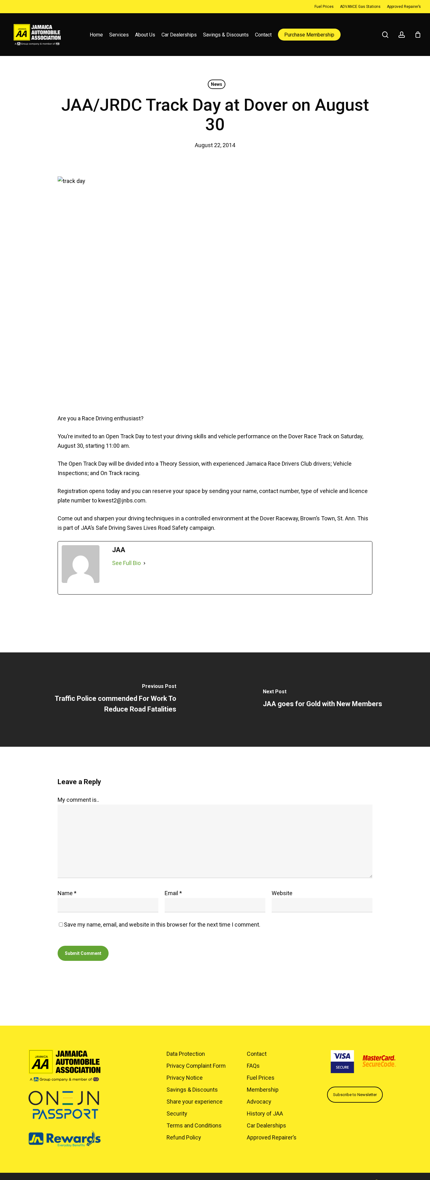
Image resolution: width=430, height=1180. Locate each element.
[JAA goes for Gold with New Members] (322, 699)
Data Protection (186, 1053)
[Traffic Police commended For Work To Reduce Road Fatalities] (107, 699)
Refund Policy (184, 1137)
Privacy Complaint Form (196, 1065)
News (216, 84)
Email (173, 893)
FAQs (253, 1065)
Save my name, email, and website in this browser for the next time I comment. (162, 924)
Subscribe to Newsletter (355, 1094)
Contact (257, 1053)
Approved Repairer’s (272, 1137)
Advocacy (259, 1101)
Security (177, 1113)
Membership (263, 1089)
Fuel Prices (260, 1077)
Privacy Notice (185, 1077)
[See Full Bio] (144, 563)
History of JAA (265, 1113)
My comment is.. (78, 799)
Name (67, 893)
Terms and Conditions (194, 1125)
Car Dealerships (266, 1125)
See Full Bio (126, 563)
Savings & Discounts (192, 1089)
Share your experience (195, 1101)
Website (282, 893)
